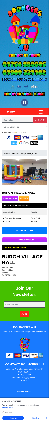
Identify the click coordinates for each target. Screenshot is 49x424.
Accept (13, 418)
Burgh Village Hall (29, 153)
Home (7, 153)
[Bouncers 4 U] (24, 28)
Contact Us (25, 230)
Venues (15, 153)
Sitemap (24, 380)
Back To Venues (26, 240)
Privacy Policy (24, 391)
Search (42, 120)
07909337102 (24, 374)
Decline (35, 418)
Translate (22, 132)
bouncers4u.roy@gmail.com (24, 377)
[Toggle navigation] (40, 112)
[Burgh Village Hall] (24, 172)
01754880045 (24, 372)
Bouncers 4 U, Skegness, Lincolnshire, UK (24, 369)
